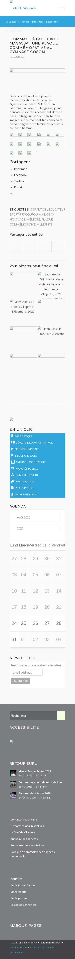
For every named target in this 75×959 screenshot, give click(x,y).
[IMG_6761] (37, 79)
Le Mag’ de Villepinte (23, 832)
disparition (38, 209)
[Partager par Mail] (58, 246)
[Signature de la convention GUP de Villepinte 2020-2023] (23, 339)
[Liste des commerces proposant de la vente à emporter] (51, 367)
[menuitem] (51, 8)
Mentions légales (19, 947)
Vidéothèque (18, 892)
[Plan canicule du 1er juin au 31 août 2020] (51, 339)
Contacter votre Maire (24, 819)
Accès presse (19, 898)
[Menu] (59, 8)
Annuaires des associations (27, 845)
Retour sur (17, 56)
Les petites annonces (24, 905)
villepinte (44, 224)
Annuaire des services (24, 839)
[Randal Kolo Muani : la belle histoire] (23, 367)
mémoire (33, 219)
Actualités (16, 879)
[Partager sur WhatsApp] (44, 246)
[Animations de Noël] (23, 312)
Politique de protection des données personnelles (33, 854)
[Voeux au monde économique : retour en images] (23, 285)
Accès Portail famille (23, 885)
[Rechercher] (51, 8)
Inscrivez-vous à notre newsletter (36, 665)
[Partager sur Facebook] (17, 246)
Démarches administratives (27, 826)
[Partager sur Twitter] (30, 246)
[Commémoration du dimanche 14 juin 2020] (51, 312)
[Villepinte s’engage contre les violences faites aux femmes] (51, 285)
